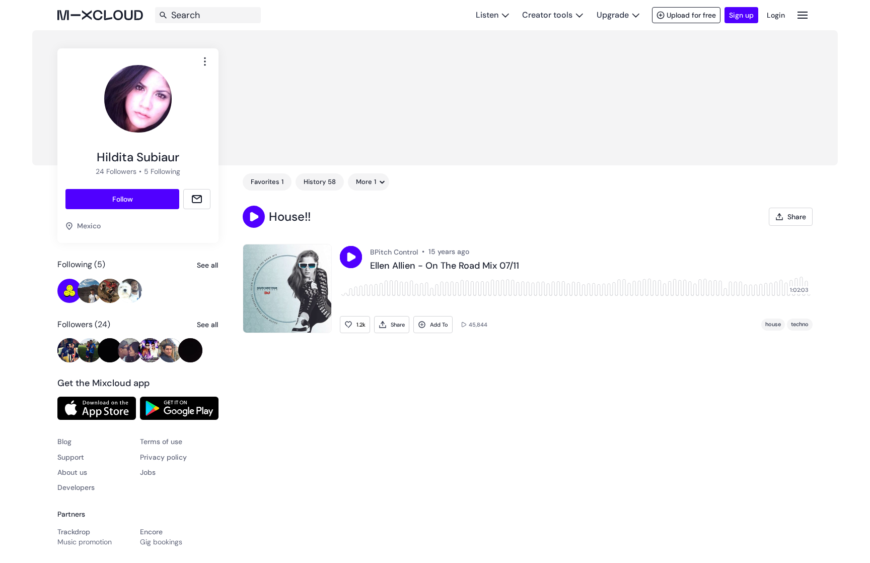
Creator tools (547, 15)
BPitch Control (394, 252)
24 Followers (116, 171)
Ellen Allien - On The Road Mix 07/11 (444, 266)
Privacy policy (163, 457)
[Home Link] (100, 15)
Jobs (148, 472)
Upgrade (613, 15)
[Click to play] (351, 257)
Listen (487, 15)
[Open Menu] (802, 15)
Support (70, 457)
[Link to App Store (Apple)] (96, 408)
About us (72, 472)
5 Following (162, 171)
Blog (64, 441)
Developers (76, 487)
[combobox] (205, 61)
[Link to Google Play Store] (179, 408)
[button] (254, 217)
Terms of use (161, 441)
